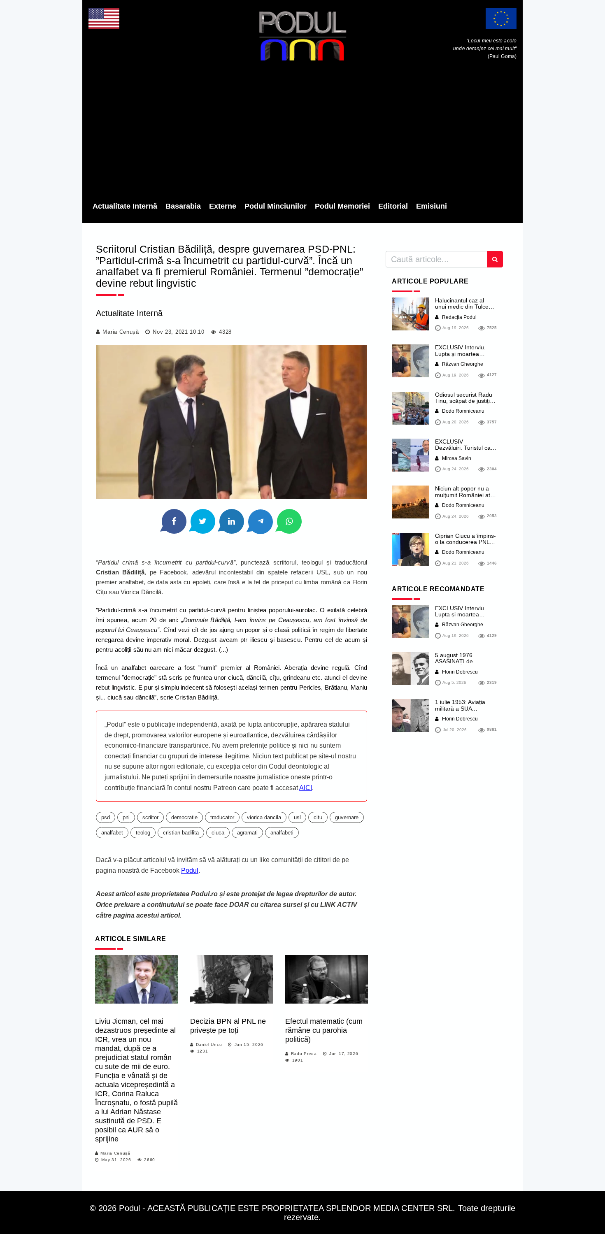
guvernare (346, 817)
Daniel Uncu (209, 1044)
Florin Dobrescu (459, 672)
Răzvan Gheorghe (462, 364)
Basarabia (183, 206)
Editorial (393, 206)
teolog (143, 833)
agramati (247, 833)
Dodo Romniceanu (462, 411)
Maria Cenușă (120, 332)
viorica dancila (264, 817)
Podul (189, 870)
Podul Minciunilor (275, 206)
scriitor (150, 817)
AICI (305, 787)
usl (297, 817)
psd (105, 817)
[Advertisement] (302, 133)
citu (318, 817)
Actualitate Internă (125, 206)
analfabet (112, 833)
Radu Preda (304, 1053)
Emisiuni (431, 206)
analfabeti (281, 833)
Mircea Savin (456, 458)
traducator (222, 817)
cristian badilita (181, 833)
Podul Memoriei (342, 206)
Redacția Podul (459, 317)
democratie (184, 817)
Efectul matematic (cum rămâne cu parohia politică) (324, 1030)
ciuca (218, 833)
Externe (222, 206)
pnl (126, 817)
